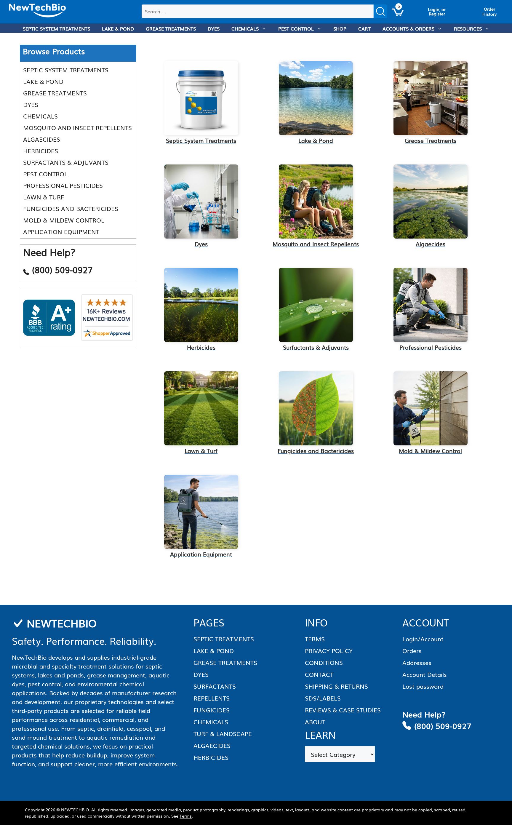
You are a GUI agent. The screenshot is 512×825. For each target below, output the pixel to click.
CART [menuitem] (364, 28)
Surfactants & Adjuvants (65, 162)
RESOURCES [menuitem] (468, 28)
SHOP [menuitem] (339, 28)
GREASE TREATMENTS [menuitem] (171, 28)
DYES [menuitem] (214, 28)
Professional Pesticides (63, 185)
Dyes (30, 104)
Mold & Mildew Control (63, 219)
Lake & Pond (43, 81)
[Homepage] (37, 10)
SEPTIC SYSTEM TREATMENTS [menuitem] (56, 28)
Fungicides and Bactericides (70, 208)
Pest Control (45, 173)
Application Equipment (61, 231)
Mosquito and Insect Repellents (77, 127)
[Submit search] (380, 11)
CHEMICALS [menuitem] (245, 28)
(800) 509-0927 (442, 725)
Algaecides (41, 139)
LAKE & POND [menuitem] (118, 28)
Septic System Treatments (65, 69)
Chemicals (40, 115)
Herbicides (40, 150)
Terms (186, 816)
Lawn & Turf (43, 196)
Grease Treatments (55, 92)
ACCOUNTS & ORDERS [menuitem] (408, 28)
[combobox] (258, 11)
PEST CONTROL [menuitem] (296, 28)
